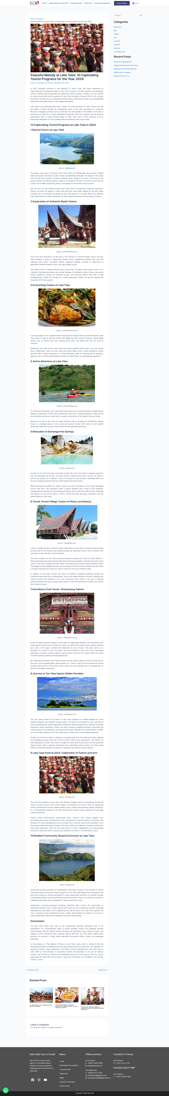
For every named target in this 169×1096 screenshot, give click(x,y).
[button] (6, 1090)
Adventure (117, 27)
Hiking (116, 34)
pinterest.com (70, 168)
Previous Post (32, 970)
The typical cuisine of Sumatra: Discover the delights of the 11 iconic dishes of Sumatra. (66, 1006)
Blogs (62, 1078)
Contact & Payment (102, 3)
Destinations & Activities (58, 3)
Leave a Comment (37, 83)
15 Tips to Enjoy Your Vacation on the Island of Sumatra (41, 1005)
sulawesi (117, 45)
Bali (115, 30)
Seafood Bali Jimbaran (122, 72)
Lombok (117, 41)
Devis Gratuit (65, 1086)
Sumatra (117, 48)
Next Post (103, 970)
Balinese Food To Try (121, 76)
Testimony (88, 3)
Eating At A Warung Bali (122, 62)
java (115, 37)
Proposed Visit (76, 3)
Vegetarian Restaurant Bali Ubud (126, 65)
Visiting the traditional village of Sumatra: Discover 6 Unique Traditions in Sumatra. (92, 1008)
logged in (43, 1027)
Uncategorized (119, 52)
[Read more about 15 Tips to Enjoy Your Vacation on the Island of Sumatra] (41, 995)
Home (44, 3)
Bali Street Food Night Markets (125, 69)
